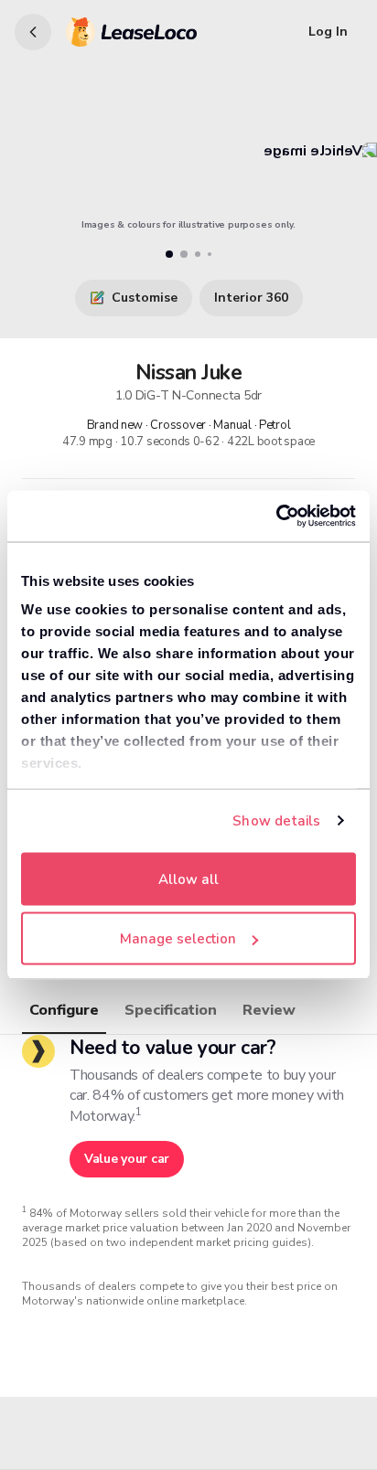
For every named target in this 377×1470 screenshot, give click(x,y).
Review (269, 1010)
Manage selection (178, 939)
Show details (276, 821)
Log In (328, 31)
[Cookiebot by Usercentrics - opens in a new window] (276, 516)
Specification (170, 1010)
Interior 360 (251, 297)
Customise (145, 297)
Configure (64, 1010)
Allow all (188, 878)
